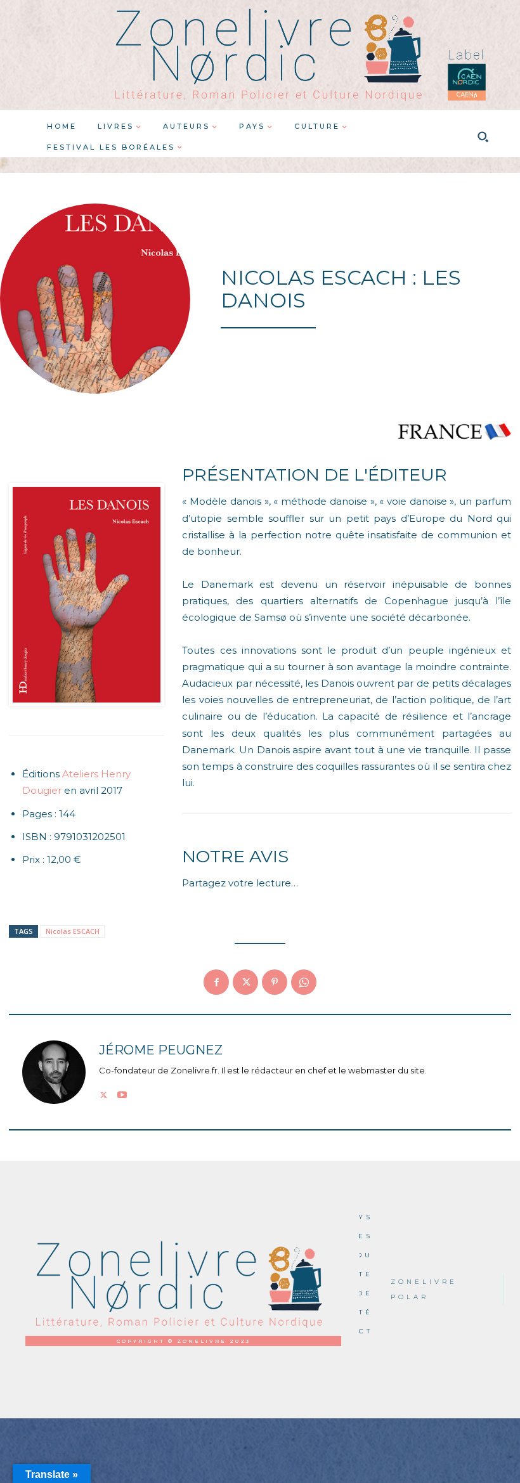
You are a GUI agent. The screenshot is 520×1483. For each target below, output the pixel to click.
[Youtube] (122, 1093)
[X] (245, 982)
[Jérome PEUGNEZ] (54, 1072)
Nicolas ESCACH (73, 931)
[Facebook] (216, 982)
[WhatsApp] (303, 982)
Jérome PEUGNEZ (161, 1050)
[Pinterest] (274, 982)
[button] (483, 137)
